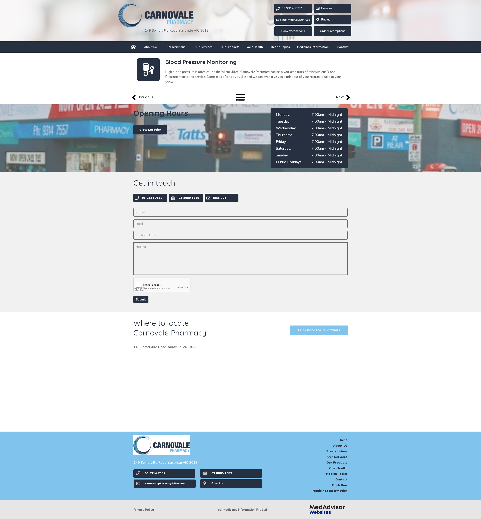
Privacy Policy (143, 509)
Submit (141, 299)
